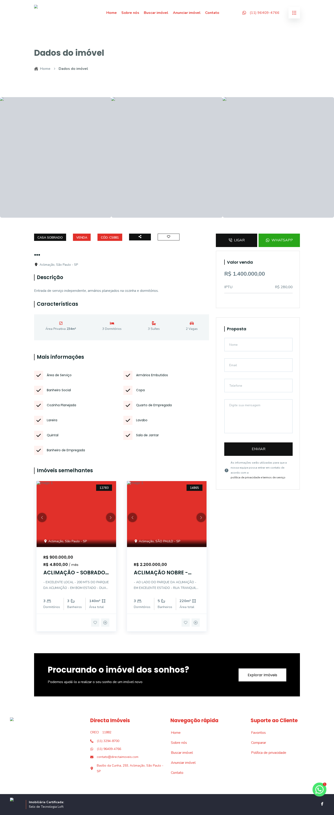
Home (111, 12)
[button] (42, 517)
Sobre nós (130, 12)
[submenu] (294, 12)
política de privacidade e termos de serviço (258, 477)
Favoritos (256, 732)
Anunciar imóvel (187, 12)
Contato (212, 12)
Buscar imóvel (156, 12)
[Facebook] (322, 804)
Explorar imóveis (262, 674)
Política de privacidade (266, 752)
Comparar (256, 742)
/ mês (73, 565)
